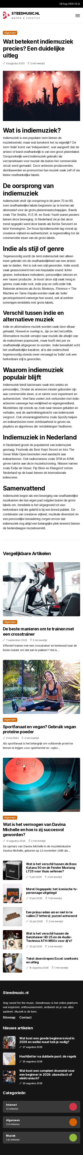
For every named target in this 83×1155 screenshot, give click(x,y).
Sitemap (9, 1017)
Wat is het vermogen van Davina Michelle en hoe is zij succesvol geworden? (34, 829)
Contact (25, 1017)
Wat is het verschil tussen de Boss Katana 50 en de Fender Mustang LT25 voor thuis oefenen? (51, 867)
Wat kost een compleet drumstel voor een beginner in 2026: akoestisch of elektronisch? (47, 1074)
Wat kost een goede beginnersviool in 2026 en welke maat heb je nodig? (47, 1040)
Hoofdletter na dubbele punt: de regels (47, 1056)
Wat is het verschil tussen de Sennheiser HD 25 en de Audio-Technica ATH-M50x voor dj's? (49, 937)
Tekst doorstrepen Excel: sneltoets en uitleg (52, 960)
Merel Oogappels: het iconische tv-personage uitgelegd (51, 891)
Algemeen (10, 32)
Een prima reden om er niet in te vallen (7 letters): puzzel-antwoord (51, 914)
